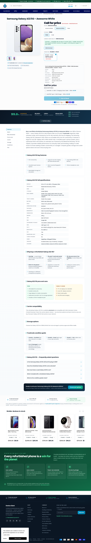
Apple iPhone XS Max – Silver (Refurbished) (31, 431)
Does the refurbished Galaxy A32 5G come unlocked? (41, 366)
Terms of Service (46, 519)
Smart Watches (31, 516)
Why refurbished (11, 134)
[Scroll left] (80, 411)
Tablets (45, 11)
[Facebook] (7, 520)
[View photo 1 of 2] (9, 58)
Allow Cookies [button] (18, 538)
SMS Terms (44, 525)
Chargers (66, 11)
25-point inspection (43, 1)
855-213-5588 (29, 540)
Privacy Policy (45, 516)
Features (9, 129)
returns (57, 1)
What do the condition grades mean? (37, 378)
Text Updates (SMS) (47, 523)
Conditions (10, 145)
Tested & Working (46, 530)
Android (35, 11)
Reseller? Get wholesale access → (65, 516)
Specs (8, 132)
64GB (52, 35)
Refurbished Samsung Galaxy (35, 13)
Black (69, 28)
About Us (44, 507)
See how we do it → (45, 485)
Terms (38, 539)
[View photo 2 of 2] (14, 58)
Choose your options (75, 387)
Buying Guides (45, 512)
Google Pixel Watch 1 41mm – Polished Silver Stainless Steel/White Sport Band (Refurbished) (66, 431)
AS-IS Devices (45, 532)
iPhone (29, 507)
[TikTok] (20, 520)
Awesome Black (49, 28)
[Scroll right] (83, 411)
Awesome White (60, 28)
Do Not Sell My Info (46, 521)
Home (8, 13)
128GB (46, 35)
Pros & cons (10, 137)
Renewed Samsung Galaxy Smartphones (19, 13)
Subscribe (81, 512)
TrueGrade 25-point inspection (52, 403)
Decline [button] (5, 538)
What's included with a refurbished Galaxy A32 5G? (40, 374)
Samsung (25, 11)
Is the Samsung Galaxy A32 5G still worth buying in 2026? (42, 362)
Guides (29, 521)
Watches (55, 11)
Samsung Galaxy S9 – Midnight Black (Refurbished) (48, 431)
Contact (43, 539)
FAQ (8, 147)
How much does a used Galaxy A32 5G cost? (39, 370)
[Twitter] (13, 520)
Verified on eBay (46, 121)
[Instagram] (10, 520)
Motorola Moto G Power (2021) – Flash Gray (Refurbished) (13, 431)
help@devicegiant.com (38, 540)
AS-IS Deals (76, 11)
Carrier (9, 139)
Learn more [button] (6, 534)
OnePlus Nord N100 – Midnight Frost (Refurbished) (83, 431)
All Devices (6, 11)
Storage (9, 142)
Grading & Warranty (47, 510)
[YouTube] (16, 520)
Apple (15, 11)
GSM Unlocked (48, 48)
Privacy (34, 539)
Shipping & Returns (46, 514)
